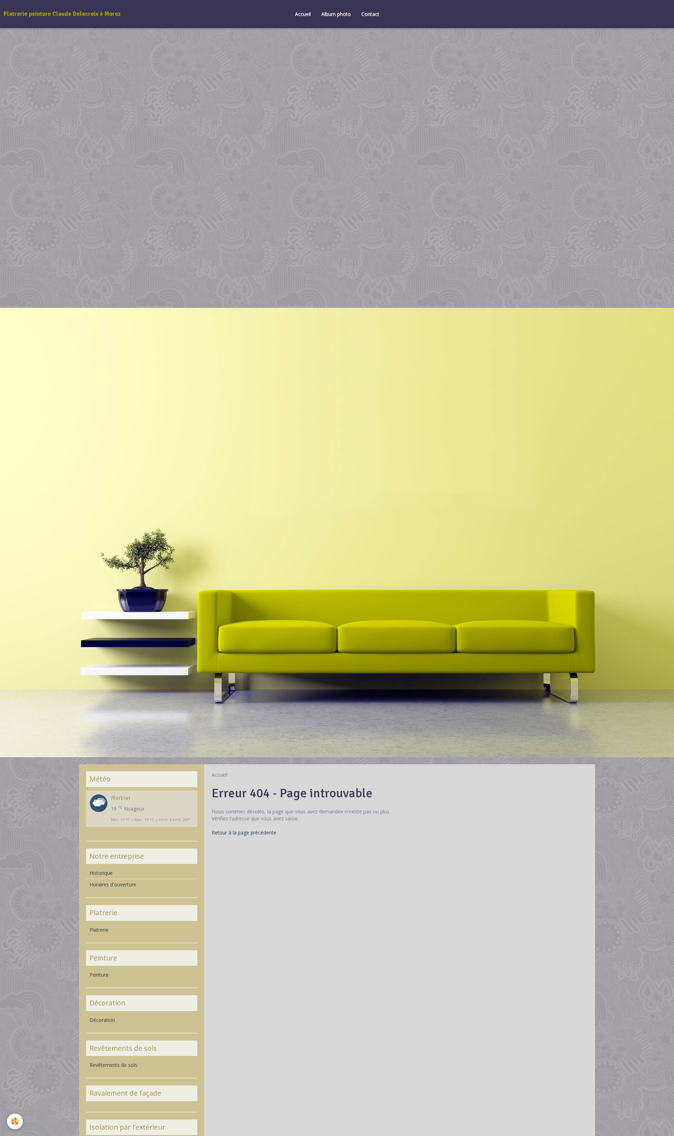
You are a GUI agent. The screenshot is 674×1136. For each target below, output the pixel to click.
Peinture (99, 974)
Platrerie (99, 929)
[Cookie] (15, 1121)
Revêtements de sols (113, 1065)
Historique (101, 873)
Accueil (303, 14)
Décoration (102, 1020)
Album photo (336, 14)
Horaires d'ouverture (113, 884)
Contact (370, 14)
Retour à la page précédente (244, 832)
